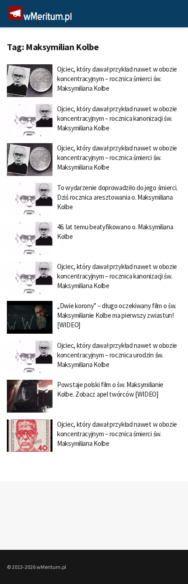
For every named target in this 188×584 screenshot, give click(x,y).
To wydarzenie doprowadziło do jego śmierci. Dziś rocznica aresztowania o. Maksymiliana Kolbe (117, 197)
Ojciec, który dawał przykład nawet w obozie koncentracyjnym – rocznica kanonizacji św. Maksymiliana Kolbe (117, 118)
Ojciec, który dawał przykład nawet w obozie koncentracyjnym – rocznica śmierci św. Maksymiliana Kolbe (117, 79)
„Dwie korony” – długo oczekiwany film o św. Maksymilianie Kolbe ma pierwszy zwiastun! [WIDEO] (116, 315)
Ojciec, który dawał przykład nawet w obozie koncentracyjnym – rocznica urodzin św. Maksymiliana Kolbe (117, 355)
